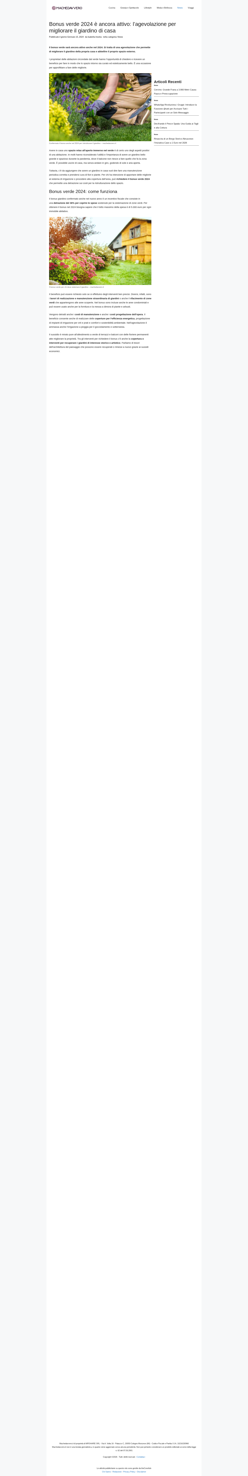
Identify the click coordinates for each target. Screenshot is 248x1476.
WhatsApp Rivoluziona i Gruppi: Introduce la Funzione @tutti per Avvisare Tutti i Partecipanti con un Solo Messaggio (175, 109)
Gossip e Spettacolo (129, 8)
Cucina (112, 8)
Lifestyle (148, 8)
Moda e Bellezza (164, 8)
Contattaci (141, 1457)
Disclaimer (141, 1472)
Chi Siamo (106, 1472)
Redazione (117, 1472)
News (180, 8)
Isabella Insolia (95, 37)
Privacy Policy (129, 1472)
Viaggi (191, 8)
